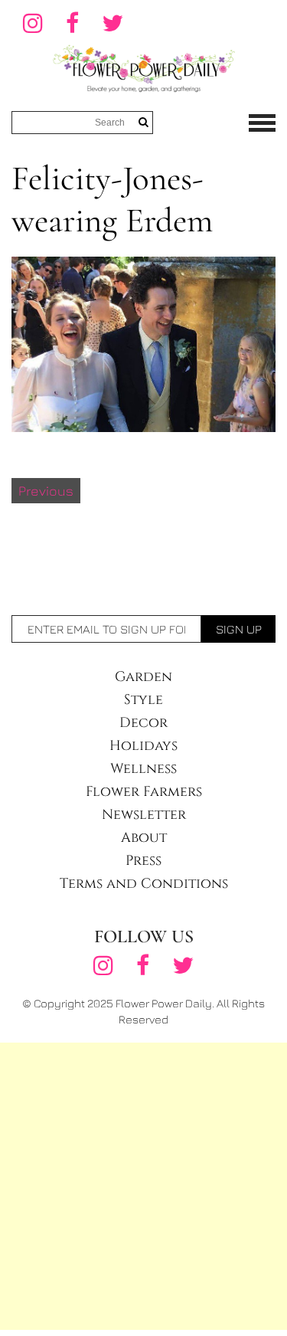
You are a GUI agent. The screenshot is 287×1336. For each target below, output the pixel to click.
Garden (143, 676)
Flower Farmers (144, 791)
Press (143, 860)
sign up (239, 629)
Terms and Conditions (144, 883)
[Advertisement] (143, 1186)
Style (143, 699)
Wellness (143, 768)
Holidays (143, 745)
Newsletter (144, 814)
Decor (143, 722)
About (144, 837)
